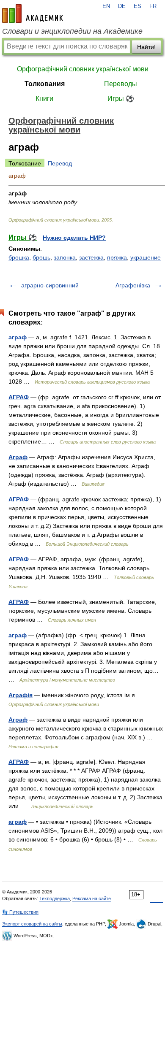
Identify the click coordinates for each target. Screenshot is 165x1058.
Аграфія (20, 695)
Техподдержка (54, 898)
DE (122, 6)
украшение (145, 257)
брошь (41, 257)
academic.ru (32, 13)
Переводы (120, 83)
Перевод (60, 163)
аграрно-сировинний (50, 285)
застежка (91, 257)
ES (137, 6)
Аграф (18, 457)
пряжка (117, 257)
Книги (44, 98)
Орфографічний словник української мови (82, 69)
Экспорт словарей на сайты (32, 923)
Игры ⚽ (120, 98)
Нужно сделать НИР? (74, 237)
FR (153, 6)
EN (106, 6)
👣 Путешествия (20, 912)
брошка (18, 257)
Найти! (146, 46)
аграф (17, 337)
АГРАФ (18, 397)
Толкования (45, 83)
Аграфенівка (133, 285)
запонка (65, 257)
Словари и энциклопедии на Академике (72, 31)
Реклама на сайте (91, 898)
